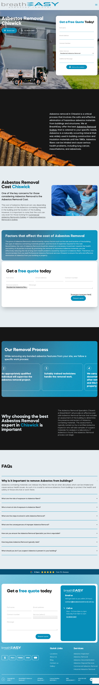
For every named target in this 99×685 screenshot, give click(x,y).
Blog (51, 660)
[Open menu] (96, 5)
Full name (62, 28)
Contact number (71, 278)
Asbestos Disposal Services (84, 663)
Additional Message (66, 58)
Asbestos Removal (81, 657)
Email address (41, 278)
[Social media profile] (3, 679)
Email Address (64, 35)
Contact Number (64, 43)
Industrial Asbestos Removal (84, 669)
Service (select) (12, 285)
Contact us (54, 663)
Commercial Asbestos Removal (85, 666)
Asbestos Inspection (81, 654)
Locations (53, 654)
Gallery (52, 666)
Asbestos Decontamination (84, 660)
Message (32, 285)
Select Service (64, 51)
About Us (53, 657)
